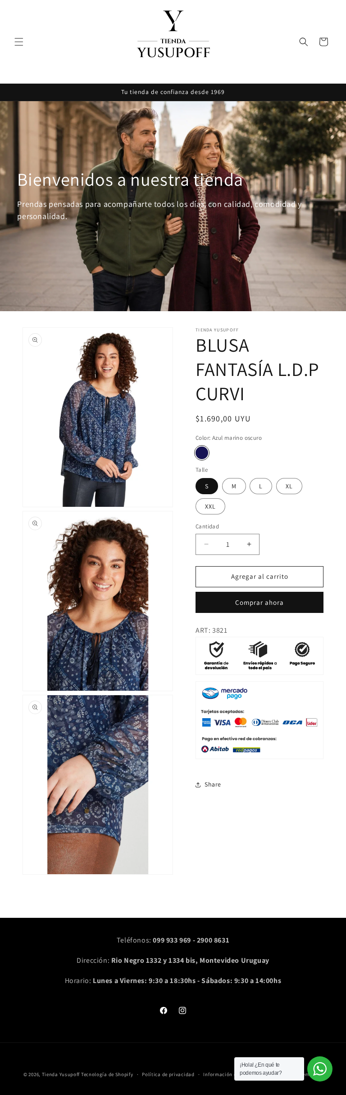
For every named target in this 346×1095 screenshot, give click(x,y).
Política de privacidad (168, 1074)
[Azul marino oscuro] (202, 453)
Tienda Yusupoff (61, 1074)
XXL (210, 506)
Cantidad (207, 526)
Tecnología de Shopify (107, 1074)
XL (289, 486)
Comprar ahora (259, 602)
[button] (19, 42)
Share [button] (213, 784)
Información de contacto (232, 1074)
